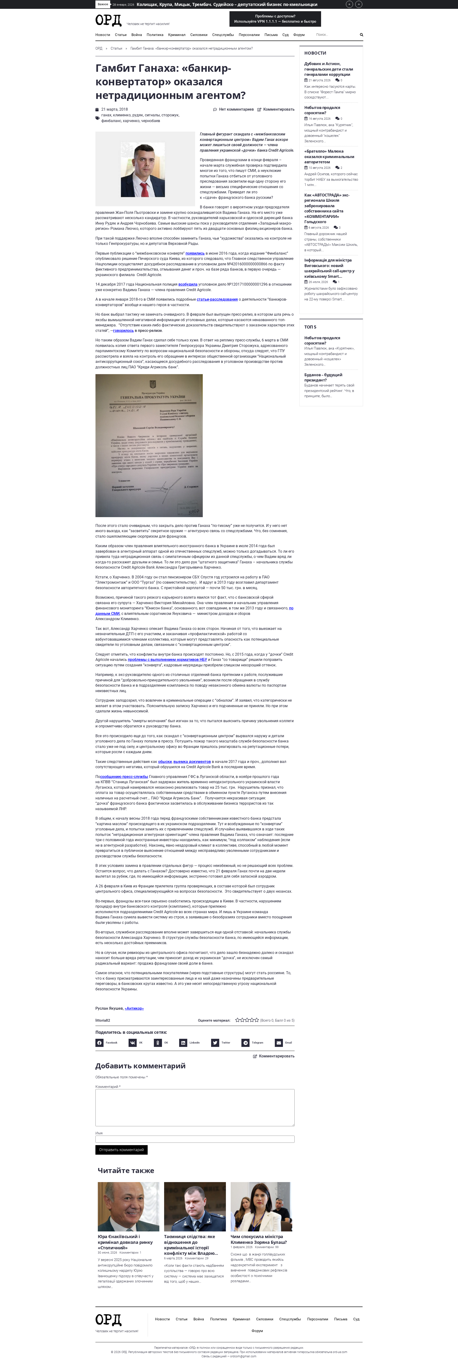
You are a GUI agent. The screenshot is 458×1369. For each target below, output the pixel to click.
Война (136, 35)
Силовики (199, 35)
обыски (165, 761)
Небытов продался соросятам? (322, 110)
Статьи (121, 35)
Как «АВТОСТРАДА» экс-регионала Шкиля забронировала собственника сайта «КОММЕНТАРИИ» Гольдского (326, 208)
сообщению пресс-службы (124, 776)
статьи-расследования (217, 299)
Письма (271, 35)
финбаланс (111, 120)
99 (277, 1247)
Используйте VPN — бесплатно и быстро (275, 19)
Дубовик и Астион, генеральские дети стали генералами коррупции (328, 69)
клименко (122, 115)
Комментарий (107, 1087)
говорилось (123, 330)
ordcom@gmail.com (243, 1356)
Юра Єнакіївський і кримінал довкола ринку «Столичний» (125, 1242)
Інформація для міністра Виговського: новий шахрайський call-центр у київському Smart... (329, 268)
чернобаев (150, 120)
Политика (155, 35)
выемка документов (192, 761)
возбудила (188, 284)
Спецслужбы (223, 35)
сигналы (152, 115)
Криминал (177, 35)
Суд (285, 35)
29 (206, 1258)
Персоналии (249, 35)
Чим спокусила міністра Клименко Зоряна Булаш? (259, 1239)
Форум (299, 35)
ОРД (98, 48)
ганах (106, 115)
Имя (99, 1133)
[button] (107, 1043)
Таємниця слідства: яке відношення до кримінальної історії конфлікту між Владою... (191, 1245)
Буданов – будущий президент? (323, 377)
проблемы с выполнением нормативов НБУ (167, 659)
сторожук (170, 115)
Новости (102, 35)
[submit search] (361, 34)
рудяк (137, 115)
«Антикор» (134, 1008)
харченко (131, 120)
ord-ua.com (340, 1352)
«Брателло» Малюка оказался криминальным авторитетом (329, 157)
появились (195, 253)
